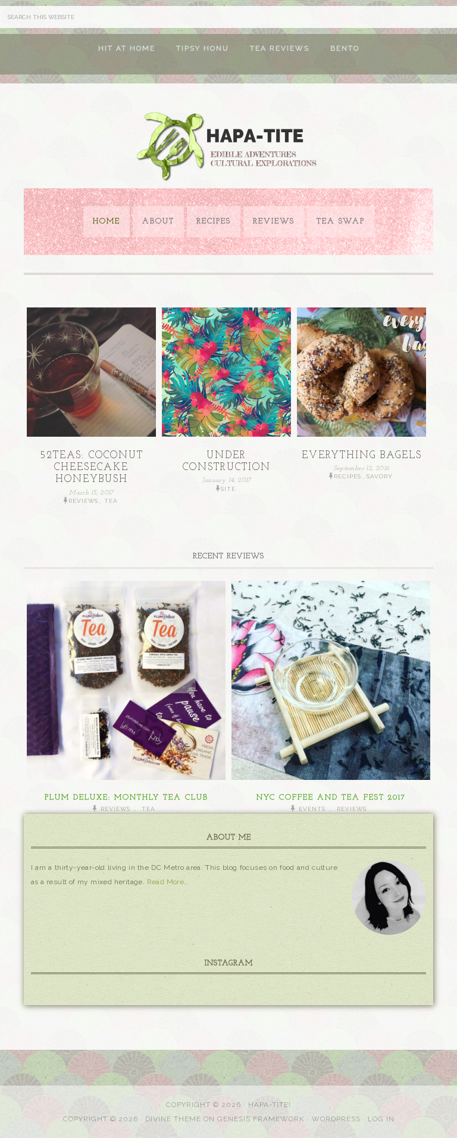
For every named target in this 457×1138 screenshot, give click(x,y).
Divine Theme (173, 1119)
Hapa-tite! (269, 1104)
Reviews (83, 501)
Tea (111, 501)
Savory (380, 476)
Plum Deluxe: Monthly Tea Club (126, 797)
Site (228, 489)
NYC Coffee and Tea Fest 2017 (331, 797)
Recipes (347, 476)
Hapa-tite (228, 147)
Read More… (168, 882)
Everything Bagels (362, 455)
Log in (381, 1119)
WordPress (336, 1119)
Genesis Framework (261, 1119)
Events (312, 809)
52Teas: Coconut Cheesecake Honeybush (91, 467)
